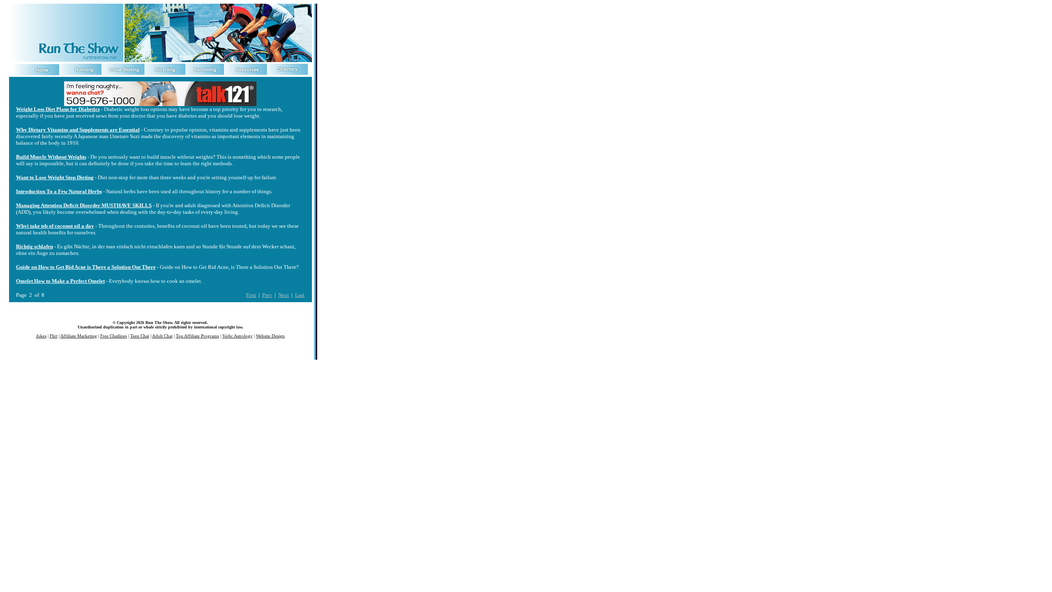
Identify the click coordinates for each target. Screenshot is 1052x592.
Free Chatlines (113, 336)
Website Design (270, 336)
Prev (267, 295)
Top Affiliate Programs (197, 336)
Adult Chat (162, 336)
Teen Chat (139, 336)
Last (300, 295)
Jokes (41, 336)
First (251, 295)
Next (283, 295)
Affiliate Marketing (78, 336)
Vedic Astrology (237, 336)
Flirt (54, 336)
